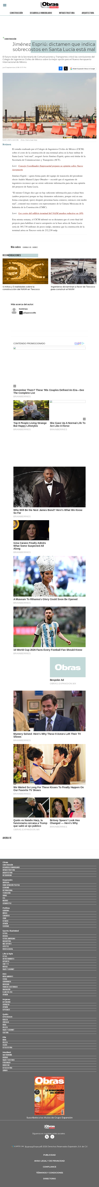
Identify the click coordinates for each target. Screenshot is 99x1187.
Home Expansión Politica (11, 885)
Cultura (5, 1032)
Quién (5, 1014)
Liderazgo (6, 1004)
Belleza (5, 1027)
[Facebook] (61, 68)
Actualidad (6, 1002)
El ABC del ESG (7, 992)
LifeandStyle (7, 903)
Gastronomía (7, 1055)
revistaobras (47, 1137)
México (5, 913)
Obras (5, 862)
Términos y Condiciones (49, 1173)
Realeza (5, 1019)
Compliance (49, 1167)
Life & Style (8, 954)
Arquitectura (88, 12)
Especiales (6, 1009)
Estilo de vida (7, 1047)
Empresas (6, 882)
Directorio (49, 1178)
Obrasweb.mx (52, 1137)
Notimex (23, 309)
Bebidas (5, 1057)
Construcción (16, 12)
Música (5, 966)
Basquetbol (7, 941)
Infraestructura (67, 12)
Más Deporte (7, 944)
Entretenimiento (8, 959)
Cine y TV (6, 964)
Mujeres (5, 900)
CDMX (4, 918)
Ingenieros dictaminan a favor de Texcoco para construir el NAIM (73, 288)
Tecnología (6, 893)
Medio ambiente (8, 976)
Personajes (7, 1062)
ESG (4, 898)
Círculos (6, 1022)
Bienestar (6, 1065)
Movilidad (6, 984)
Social (5, 979)
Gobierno (6, 910)
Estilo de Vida (7, 1068)
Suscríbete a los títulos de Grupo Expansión (50, 1117)
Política (6, 908)
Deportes (6, 961)
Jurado (5, 1070)
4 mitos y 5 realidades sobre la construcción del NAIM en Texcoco (21, 288)
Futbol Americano (9, 938)
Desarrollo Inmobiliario (41, 12)
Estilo (5, 956)
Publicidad (49, 1155)
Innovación (6, 989)
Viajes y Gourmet (8, 969)
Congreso (6, 915)
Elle (4, 1037)
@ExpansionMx (29, 313)
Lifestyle (6, 946)
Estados (5, 921)
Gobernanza (7, 981)
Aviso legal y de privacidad (49, 1161)
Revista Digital (8, 949)
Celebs (5, 1045)
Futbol (5, 933)
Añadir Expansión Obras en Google (84, 69)
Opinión (5, 923)
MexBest (7, 1052)
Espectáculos (7, 1017)
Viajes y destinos (9, 1060)
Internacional (8, 890)
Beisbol (5, 936)
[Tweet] (66, 68)
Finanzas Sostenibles (10, 987)
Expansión (8, 880)
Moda (4, 1025)
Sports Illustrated (11, 931)
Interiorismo (7, 875)
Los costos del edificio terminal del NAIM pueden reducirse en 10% (50, 213)
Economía (6, 887)
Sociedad (6, 926)
